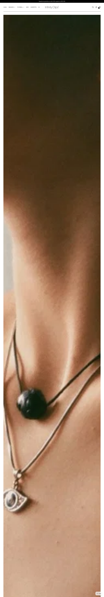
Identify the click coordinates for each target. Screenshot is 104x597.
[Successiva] (73, 1)
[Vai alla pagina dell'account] (96, 7)
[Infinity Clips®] (52, 7)
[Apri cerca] (92, 7)
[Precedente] (30, 1)
